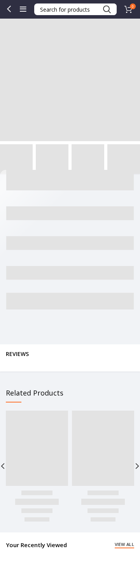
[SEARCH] (106, 9)
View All (124, 544)
